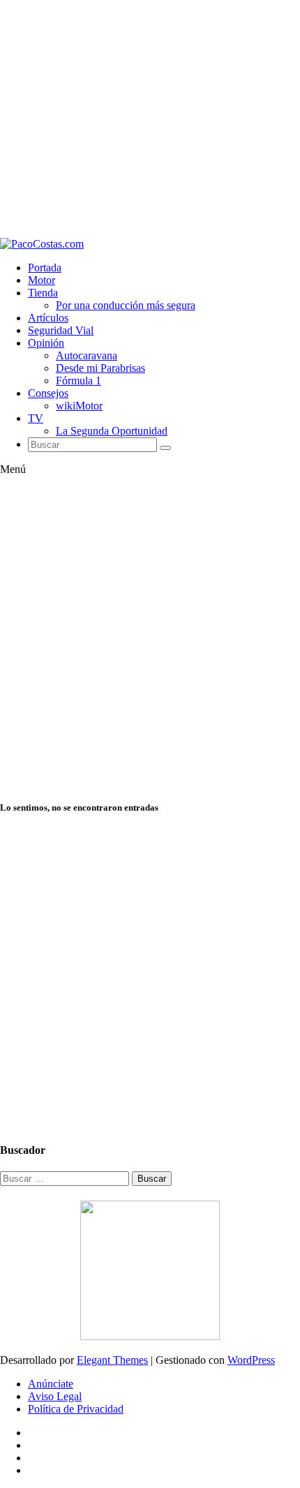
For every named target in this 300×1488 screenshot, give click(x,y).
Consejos (48, 393)
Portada (44, 267)
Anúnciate (50, 1384)
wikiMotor (79, 406)
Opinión (46, 343)
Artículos (48, 318)
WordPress (251, 1360)
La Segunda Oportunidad (111, 431)
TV (35, 418)
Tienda (43, 293)
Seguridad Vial (60, 330)
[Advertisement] (150, 119)
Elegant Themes (112, 1360)
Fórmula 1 (78, 380)
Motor (41, 280)
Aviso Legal (55, 1396)
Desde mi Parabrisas (100, 368)
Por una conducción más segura (125, 305)
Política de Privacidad (75, 1409)
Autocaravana (86, 355)
